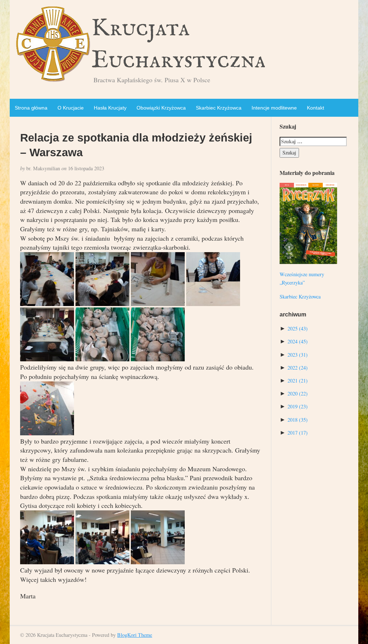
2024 (298, 341)
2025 (298, 328)
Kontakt (315, 108)
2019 (298, 406)
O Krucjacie (71, 108)
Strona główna (31, 108)
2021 (298, 380)
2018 (298, 419)
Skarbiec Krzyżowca (219, 108)
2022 (298, 367)
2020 (298, 393)
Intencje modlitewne (274, 108)
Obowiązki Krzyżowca (161, 108)
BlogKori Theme (134, 634)
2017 (298, 432)
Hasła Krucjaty (110, 108)
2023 (298, 354)
